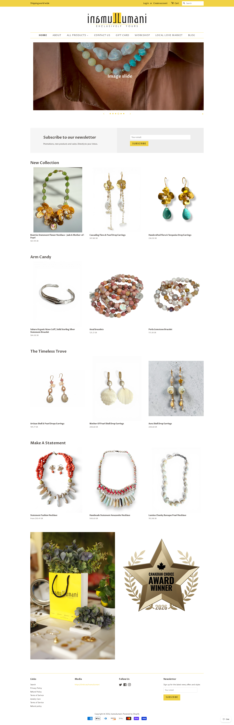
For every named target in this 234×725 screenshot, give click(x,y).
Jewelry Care (35, 699)
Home (43, 35)
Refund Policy (36, 692)
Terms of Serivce (37, 695)
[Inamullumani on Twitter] (120, 685)
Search (33, 684)
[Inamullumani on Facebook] (124, 685)
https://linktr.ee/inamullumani (87, 684)
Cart (177, 3)
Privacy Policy (36, 688)
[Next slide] (130, 114)
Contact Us (102, 35)
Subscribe (139, 143)
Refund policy (36, 706)
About (57, 35)
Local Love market (169, 35)
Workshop (142, 35)
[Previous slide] (104, 114)
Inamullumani (116, 714)
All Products (77, 35)
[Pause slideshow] (203, 114)
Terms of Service (37, 702)
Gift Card (122, 35)
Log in (146, 3)
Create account (160, 3)
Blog (191, 35)
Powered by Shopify (131, 714)
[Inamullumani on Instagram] (129, 685)
